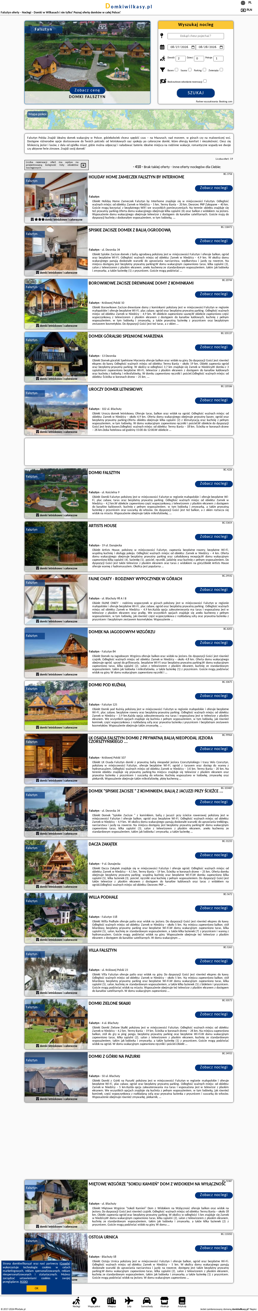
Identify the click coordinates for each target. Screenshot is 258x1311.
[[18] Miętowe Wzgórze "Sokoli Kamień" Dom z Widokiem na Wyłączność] (56, 1205)
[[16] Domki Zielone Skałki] (56, 1024)
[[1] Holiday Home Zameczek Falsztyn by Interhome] (56, 198)
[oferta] (32, 219)
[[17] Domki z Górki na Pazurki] (56, 1077)
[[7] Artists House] (56, 547)
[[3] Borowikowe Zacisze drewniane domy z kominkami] (56, 304)
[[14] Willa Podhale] (56, 918)
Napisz (253, 1309)
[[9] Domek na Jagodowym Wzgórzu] (56, 653)
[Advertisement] (129, 1141)
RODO (24, 1281)
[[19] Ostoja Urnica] (56, 1258)
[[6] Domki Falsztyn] (56, 494)
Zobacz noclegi (214, 188)
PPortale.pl (20, 1309)
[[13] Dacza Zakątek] (56, 865)
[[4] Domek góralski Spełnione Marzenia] (56, 357)
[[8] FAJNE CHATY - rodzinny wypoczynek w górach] (56, 600)
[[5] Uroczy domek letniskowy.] (56, 410)
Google (64, 1263)
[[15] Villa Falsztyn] (56, 971)
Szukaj (196, 93)
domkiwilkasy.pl (129, 7)
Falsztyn (31, 181)
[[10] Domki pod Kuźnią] (56, 706)
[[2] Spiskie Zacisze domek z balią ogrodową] (56, 251)
